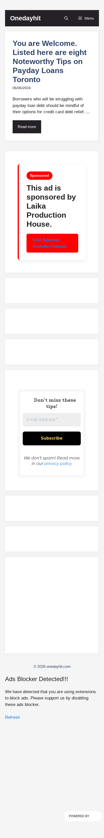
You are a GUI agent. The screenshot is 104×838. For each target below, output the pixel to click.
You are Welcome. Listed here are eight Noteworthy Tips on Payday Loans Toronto (50, 61)
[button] (66, 18)
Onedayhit (25, 18)
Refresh (12, 717)
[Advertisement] (52, 607)
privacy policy (58, 463)
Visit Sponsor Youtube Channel (50, 243)
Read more (27, 127)
